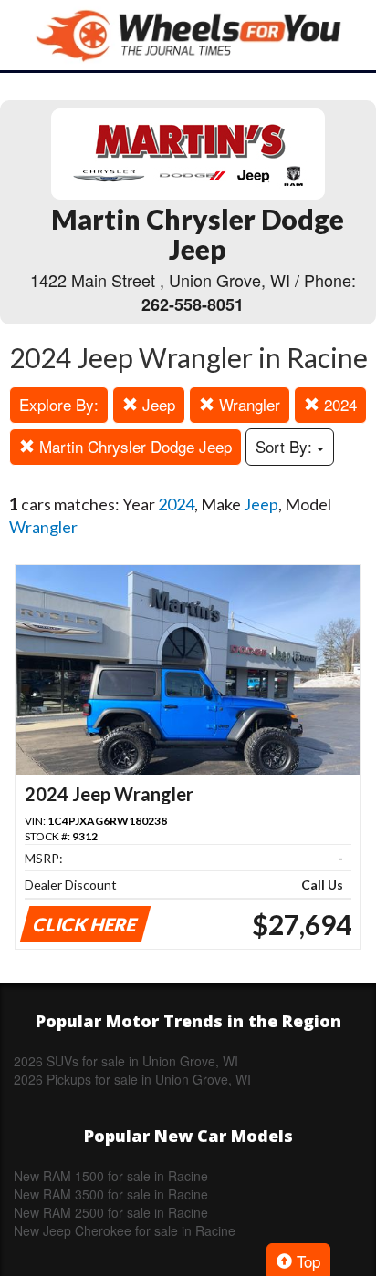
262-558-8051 (192, 304)
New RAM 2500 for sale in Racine (111, 1212)
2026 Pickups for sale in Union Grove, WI (132, 1079)
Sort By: (286, 446)
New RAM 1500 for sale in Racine (111, 1176)
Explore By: (59, 404)
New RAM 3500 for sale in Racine (111, 1194)
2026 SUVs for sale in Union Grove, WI (126, 1061)
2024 (338, 404)
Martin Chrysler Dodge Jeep (133, 446)
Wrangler (247, 404)
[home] (188, 35)
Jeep (156, 404)
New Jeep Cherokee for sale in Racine (124, 1230)
